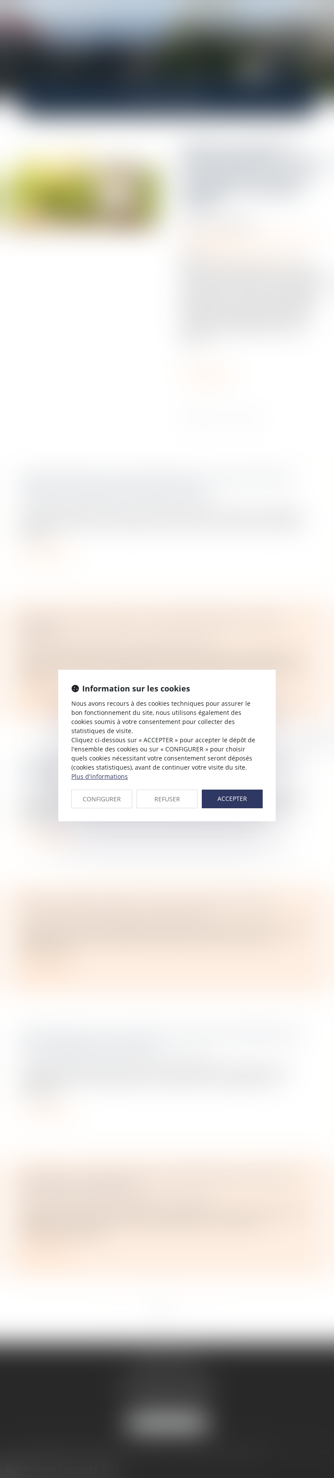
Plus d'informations (99, 776)
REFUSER (167, 799)
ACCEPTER (232, 798)
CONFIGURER (102, 799)
